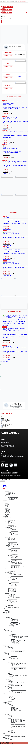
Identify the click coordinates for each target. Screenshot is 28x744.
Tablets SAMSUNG (12, 590)
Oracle (6, 505)
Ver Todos (13, 716)
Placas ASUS (14, 578)
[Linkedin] (6, 465)
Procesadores (11, 580)
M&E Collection (14, 622)
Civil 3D (13, 628)
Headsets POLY (11, 571)
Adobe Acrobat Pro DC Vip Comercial (19, 636)
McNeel (7, 506)
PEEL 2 (12, 705)
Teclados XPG (14, 560)
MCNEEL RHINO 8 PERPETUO (18, 667)
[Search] (1, 21)
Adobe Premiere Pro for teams (17, 643)
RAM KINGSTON (15, 585)
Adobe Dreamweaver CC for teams (18, 640)
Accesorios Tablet (12, 546)
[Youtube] (15, 465)
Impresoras (7, 495)
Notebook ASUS (11, 522)
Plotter (9, 718)
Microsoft (7, 509)
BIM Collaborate (14, 624)
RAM (9, 583)
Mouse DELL (14, 551)
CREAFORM (6, 702)
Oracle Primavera (14, 658)
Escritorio (7, 527)
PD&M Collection (15, 620)
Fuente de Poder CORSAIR (17, 576)
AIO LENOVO (14, 531)
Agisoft (7, 514)
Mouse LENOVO (15, 554)
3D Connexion (6, 733)
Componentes (8, 572)
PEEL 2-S (13, 707)
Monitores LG (11, 543)
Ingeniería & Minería (21, 347)
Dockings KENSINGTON (14, 597)
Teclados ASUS (14, 556)
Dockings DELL (11, 595)
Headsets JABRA (12, 570)
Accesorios (7, 545)
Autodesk (5, 219)
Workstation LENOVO (13, 520)
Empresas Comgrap (5, 442)
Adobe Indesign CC (15, 642)
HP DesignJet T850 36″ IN (17, 719)
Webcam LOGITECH (15, 565)
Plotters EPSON (11, 493)
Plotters (7, 491)
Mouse (9, 549)
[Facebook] (2, 465)
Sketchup (5, 104)
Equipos (10, 697)
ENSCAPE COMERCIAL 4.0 (17, 692)
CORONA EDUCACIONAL (17, 682)
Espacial (10, 704)
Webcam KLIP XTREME (16, 563)
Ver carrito (3, 480)
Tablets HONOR (11, 588)
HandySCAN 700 (15, 709)
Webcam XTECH (15, 567)
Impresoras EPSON (12, 498)
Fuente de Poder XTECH (16, 574)
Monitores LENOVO (12, 542)
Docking (7, 593)
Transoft (7, 510)
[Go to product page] (15, 316)
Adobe (6, 503)
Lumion (7, 511)
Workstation (24, 319)
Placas (9, 577)
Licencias (5, 500)
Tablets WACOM (12, 591)
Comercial (10, 635)
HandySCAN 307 (15, 708)
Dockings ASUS (11, 594)
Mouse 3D (7, 606)
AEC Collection (14, 619)
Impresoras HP (11, 499)
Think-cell (7, 512)
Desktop (10, 532)
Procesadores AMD (15, 582)
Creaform (7, 611)
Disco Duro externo (12, 601)
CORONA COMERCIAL (16, 685)
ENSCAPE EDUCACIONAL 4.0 (18, 690)
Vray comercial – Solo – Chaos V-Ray (19, 677)
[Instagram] (11, 465)
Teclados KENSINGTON (16, 559)
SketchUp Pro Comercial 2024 (17, 651)
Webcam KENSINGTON (16, 562)
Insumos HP (8, 494)
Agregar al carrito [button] (6, 115)
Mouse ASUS (14, 550)
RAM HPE (13, 584)
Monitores (7, 537)
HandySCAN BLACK (16, 710)
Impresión (5, 489)
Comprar (8, 480)
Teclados (10, 555)
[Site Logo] (7, 7)
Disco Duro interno (12, 602)
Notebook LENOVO (12, 526)
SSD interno (10, 605)
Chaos (6, 508)
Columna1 (7, 617)
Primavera (10, 657)
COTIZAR (5, 325)
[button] (3, 16)
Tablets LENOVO (12, 589)
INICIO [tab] (4, 485)
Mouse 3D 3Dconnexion (13, 607)
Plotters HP (10, 492)
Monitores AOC (11, 538)
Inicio (4, 488)
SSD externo (11, 604)
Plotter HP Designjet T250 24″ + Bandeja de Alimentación (18, 727)
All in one (10, 528)
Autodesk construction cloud (14, 623)
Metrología (10, 696)
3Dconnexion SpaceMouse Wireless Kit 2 (17, 736)
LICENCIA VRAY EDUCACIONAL (19, 675)
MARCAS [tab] (5, 486)
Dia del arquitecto (11, 118)
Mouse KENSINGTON (16, 552)
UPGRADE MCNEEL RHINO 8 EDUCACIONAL (18, 664)
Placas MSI (13, 579)
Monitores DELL (12, 539)
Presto (6, 515)
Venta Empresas (6, 612)
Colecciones (10, 618)
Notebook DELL (12, 523)
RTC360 (13, 698)
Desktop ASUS (14, 533)
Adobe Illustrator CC (15, 641)
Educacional (10, 631)
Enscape (10, 687)
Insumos (10, 715)
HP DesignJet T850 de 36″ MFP (18, 720)
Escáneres (5, 608)
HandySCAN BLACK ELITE (17, 711)
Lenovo (4, 737)
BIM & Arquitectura (14, 317)
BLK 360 (13, 699)
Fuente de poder (11, 573)
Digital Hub (3, 441)
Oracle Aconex (14, 656)
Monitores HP (11, 540)
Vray (9, 673)
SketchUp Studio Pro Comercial (18, 650)
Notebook (7, 521)
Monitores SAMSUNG (13, 544)
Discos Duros (8, 600)
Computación (10, 319)
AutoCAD (10, 219)
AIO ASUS (13, 529)
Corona (9, 680)
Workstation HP (6, 317)
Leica (6, 610)
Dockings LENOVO (12, 599)
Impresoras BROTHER (13, 497)
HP (3, 713)
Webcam (10, 561)
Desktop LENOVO (15, 534)
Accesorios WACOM (15, 548)
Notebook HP (11, 525)
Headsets (7, 568)
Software (9, 104)
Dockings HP (11, 596)
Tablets (6, 587)
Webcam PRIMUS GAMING (17, 566)
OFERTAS (5, 613)
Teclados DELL (14, 557)
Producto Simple (11, 625)
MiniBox (10, 535)
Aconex (10, 654)
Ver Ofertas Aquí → (22, 1)
